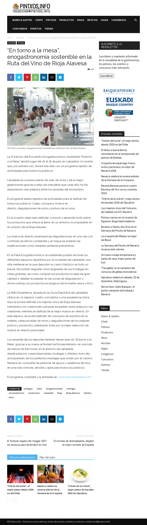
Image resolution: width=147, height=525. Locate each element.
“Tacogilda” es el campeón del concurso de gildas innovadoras (119, 270)
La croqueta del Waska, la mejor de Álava (119, 238)
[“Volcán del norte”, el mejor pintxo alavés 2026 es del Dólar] (20, 474)
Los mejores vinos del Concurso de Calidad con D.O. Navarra (119, 210)
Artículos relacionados (22, 457)
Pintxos (51, 20)
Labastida (48, 393)
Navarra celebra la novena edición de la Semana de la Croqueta (49, 490)
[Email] (52, 77)
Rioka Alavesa (73, 393)
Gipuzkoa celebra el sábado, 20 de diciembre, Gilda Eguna (120, 279)
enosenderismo (16, 393)
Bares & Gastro (22, 20)
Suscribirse (106, 75)
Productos (66, 20)
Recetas (92, 20)
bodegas (28, 388)
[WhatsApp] (35, 77)
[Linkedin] (43, 77)
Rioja (59, 393)
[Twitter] (19, 77)
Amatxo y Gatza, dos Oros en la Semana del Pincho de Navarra (118, 228)
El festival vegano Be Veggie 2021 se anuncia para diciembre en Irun (27, 442)
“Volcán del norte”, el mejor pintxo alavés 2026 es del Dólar (20, 490)
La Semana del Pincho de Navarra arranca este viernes (120, 247)
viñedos (87, 393)
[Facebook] (10, 77)
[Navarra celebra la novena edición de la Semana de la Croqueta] (50, 474)
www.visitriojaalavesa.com (74, 377)
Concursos (20, 29)
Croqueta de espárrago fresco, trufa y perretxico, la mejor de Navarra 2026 (118, 167)
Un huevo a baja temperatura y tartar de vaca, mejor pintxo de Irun (118, 259)
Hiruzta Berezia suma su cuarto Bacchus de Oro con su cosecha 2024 (119, 189)
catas (39, 388)
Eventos (35, 29)
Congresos (118, 20)
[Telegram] (60, 77)
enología (71, 388)
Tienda (48, 29)
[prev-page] (9, 500)
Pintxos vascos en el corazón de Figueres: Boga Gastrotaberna (119, 219)
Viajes (104, 20)
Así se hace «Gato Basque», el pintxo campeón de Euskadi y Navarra (118, 290)
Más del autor (47, 457)
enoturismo (34, 393)
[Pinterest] (27, 77)
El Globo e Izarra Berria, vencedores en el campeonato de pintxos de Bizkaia (120, 154)
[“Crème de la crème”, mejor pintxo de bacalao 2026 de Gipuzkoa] (81, 474)
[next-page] (15, 500)
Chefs (39, 20)
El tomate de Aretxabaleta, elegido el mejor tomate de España (74, 442)
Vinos (80, 20)
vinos (11, 397)
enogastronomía (54, 388)
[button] (135, 20)
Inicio (10, 37)
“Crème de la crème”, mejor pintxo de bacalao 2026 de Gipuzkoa (81, 490)
